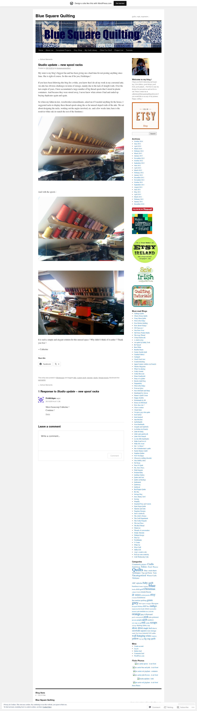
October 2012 (138, 160)
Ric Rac (136, 492)
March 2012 (138, 170)
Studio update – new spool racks (60, 65)
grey (135, 602)
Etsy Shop (78, 50)
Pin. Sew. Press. (139, 468)
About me (49, 50)
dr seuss (136, 594)
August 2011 (138, 187)
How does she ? (139, 405)
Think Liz (137, 528)
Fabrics (144, 566)
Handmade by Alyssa (141, 393)
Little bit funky (139, 431)
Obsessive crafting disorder (143, 458)
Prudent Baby (138, 472)
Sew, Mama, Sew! (140, 496)
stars (148, 630)
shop (148, 625)
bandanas (135, 586)
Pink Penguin (138, 470)
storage (90, 377)
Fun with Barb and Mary (142, 390)
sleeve (154, 628)
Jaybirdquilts (138, 422)
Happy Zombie (139, 398)
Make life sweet (139, 443)
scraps (153, 622)
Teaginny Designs (140, 511)
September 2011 (139, 185)
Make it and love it (140, 441)
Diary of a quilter (139, 378)
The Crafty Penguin (140, 521)
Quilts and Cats (139, 477)
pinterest (155, 617)
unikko (154, 633)
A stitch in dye (138, 340)
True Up (136, 537)
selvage (134, 625)
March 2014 (138, 148)
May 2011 (137, 192)
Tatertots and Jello (140, 509)
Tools (155, 573)
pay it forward (147, 614)
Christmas (149, 589)
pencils (141, 617)
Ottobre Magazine (140, 366)
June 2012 (137, 165)
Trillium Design (139, 535)
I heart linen (138, 410)
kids (139, 609)
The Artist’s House (140, 516)
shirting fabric (142, 625)
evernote (134, 598)
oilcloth (151, 611)
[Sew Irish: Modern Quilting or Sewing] (145, 282)
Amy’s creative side (140, 552)
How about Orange (140, 325)
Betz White (137, 347)
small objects (152, 570)
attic (74, 377)
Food (150, 567)
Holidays (140, 606)
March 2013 (138, 153)
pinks (150, 617)
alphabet (139, 583)
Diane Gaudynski (139, 376)
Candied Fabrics (139, 354)
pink (146, 616)
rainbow (151, 620)
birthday (146, 586)
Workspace (60, 377)
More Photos (136, 685)
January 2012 (138, 175)
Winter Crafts (152, 575)
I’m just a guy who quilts (142, 412)
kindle (143, 609)
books (133, 589)
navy (147, 611)
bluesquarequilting (63, 68)
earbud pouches (145, 595)
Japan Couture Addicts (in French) (145, 364)
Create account (138, 646)
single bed (147, 628)
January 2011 (138, 201)
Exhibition (141, 597)
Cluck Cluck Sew (139, 359)
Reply (48, 414)
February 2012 (139, 172)
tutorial (145, 633)
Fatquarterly (138, 383)
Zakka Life (137, 549)
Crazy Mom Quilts (140, 318)
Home (40, 50)
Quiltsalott (137, 482)
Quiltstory (137, 484)
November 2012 (139, 158)
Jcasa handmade (139, 424)
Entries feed (138, 651)
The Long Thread (139, 335)
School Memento (45, 59)
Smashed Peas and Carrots (142, 504)
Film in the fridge (139, 321)
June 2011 (137, 189)
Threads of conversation (141, 530)
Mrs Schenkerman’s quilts (142, 448)
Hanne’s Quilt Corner (141, 395)
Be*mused (137, 345)
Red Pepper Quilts (140, 489)
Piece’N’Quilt (138, 465)
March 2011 (138, 197)
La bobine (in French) (141, 429)
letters (147, 609)
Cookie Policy (47, 707)
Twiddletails (138, 540)
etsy (152, 594)
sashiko (148, 623)
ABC (134, 583)
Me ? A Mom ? (139, 446)
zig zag (141, 639)
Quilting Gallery (139, 475)
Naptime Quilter (139, 453)
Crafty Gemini (138, 371)
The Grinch (139, 633)
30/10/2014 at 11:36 (53, 401)
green (150, 600)
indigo (153, 606)
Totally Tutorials (139, 533)
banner (141, 586)
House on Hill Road (140, 402)
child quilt (139, 589)
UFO (150, 633)
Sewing (136, 499)
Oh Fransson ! (138, 328)
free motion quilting (139, 600)
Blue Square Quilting (55, 15)
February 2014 (139, 151)
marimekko (153, 609)
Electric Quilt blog (140, 381)
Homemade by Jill (140, 400)
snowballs (136, 630)
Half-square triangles (145, 603)
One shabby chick (140, 460)
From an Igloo (138, 388)
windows (154, 636)
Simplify (137, 501)
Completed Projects (63, 50)
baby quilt (148, 582)
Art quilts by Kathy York (142, 342)
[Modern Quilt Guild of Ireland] (142, 233)
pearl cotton (135, 617)
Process (155, 567)
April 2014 (137, 146)
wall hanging (138, 635)
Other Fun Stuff (106, 50)
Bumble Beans (138, 349)
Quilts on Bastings (140, 480)
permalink (41, 380)
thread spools (104, 377)
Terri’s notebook (139, 513)
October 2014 (138, 141)
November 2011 (139, 180)
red (143, 622)
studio (95, 377)
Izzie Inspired (138, 417)
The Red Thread (139, 525)
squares (144, 630)
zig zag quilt (149, 638)
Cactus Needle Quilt (140, 352)
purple (139, 620)
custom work (81, 377)
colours (134, 592)
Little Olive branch (140, 436)
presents (134, 620)
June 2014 (137, 144)
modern (143, 611)
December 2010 (139, 204)
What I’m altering (139, 369)
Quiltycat (137, 487)
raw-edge (134, 623)
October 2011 (138, 182)
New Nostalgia (139, 455)
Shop (145, 570)
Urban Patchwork (139, 337)
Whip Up (137, 545)
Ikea (148, 606)
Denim (148, 592)
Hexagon (155, 603)
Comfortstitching (139, 362)
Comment (114, 455)
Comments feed (139, 653)
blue (152, 585)
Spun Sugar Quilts (140, 506)
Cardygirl (137, 357)
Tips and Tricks (147, 573)
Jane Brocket (138, 419)
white (148, 635)
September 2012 (139, 163)
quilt (144, 619)
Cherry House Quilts (140, 316)
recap (139, 623)
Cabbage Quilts (139, 313)
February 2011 (139, 199)
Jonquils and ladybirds (141, 427)
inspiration (135, 609)
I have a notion (139, 407)
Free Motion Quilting (141, 323)
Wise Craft (137, 547)
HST (144, 606)
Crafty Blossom (139, 374)
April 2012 (137, 168)
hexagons (134, 606)
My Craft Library (91, 50)
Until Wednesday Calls (141, 557)
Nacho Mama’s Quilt (140, 451)
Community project (139, 564)
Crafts (150, 564)
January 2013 (138, 156)
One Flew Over (139, 330)
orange (136, 614)
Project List (118, 50)
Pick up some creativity (141, 554)
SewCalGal (137, 415)
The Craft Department (141, 518)
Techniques (136, 573)
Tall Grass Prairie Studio (142, 333)
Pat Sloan (137, 463)
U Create (137, 542)
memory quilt (136, 611)
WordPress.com (139, 656)
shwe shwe (137, 627)
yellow (135, 638)
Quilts (137, 569)
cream (143, 591)
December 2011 (139, 177)
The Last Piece (138, 523)
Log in (136, 648)
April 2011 (137, 194)
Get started (120, 3)
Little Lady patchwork (141, 434)
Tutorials (129, 50)
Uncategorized (139, 575)
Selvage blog (138, 494)
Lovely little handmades (141, 439)
